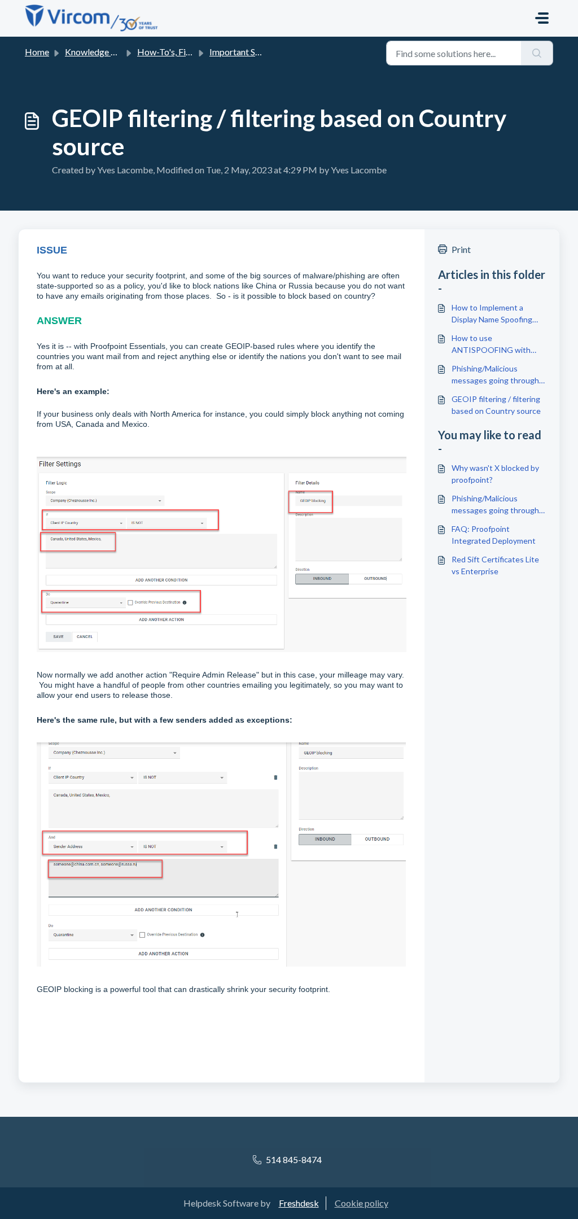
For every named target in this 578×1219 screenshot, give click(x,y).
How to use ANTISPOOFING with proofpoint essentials (491, 344)
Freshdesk (299, 1203)
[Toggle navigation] (542, 18)
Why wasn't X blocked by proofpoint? (495, 473)
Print (461, 249)
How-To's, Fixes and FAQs (187, 51)
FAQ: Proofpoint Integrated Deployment (494, 534)
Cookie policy (361, 1203)
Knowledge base (97, 51)
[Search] (537, 53)
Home (37, 51)
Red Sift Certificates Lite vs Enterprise (495, 565)
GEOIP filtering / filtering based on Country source (496, 405)
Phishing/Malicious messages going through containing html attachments (495, 375)
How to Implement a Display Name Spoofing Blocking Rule (492, 314)
